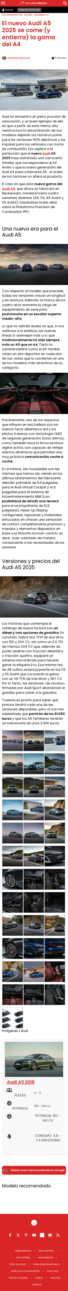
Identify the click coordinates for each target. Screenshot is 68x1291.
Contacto (37, 1284)
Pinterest (26, 1235)
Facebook (10, 1235)
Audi (46, 153)
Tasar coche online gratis (46, 1264)
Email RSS (50, 1235)
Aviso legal (53, 1271)
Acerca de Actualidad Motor (25, 1271)
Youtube (34, 1235)
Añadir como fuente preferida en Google (38, 1170)
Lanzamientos (41, 15)
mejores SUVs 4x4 (29, 9)
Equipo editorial (46, 1251)
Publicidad (55, 1278)
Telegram (42, 1235)
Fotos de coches (18, 1264)
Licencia (39, 1278)
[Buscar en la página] (65, 3)
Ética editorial (23, 1257)
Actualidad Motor (12, 15)
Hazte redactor (45, 1257)
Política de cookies (18, 1278)
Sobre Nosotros (23, 1251)
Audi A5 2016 (21, 1082)
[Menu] (3, 3)
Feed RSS (58, 1235)
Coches (28, 15)
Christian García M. (18, 58)
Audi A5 (8, 188)
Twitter (18, 1235)
